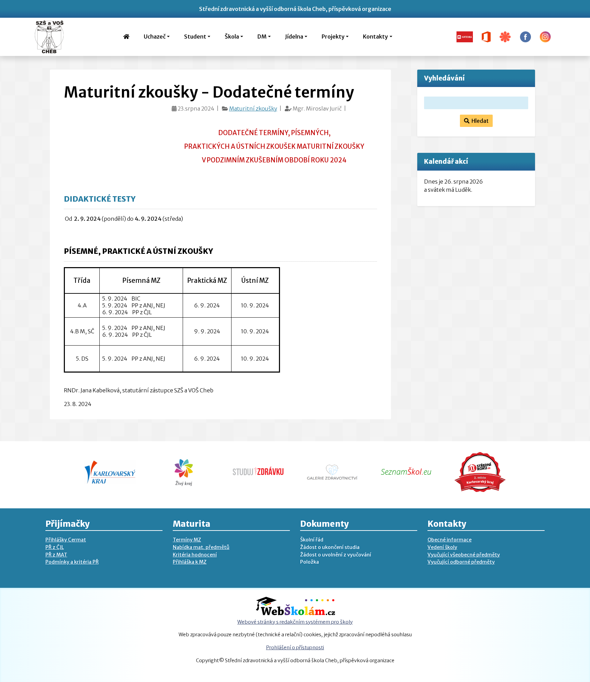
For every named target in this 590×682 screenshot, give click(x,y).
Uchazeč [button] (155, 36)
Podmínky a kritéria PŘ (72, 562)
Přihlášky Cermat (65, 540)
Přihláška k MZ (190, 562)
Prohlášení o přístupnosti (295, 647)
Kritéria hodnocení (195, 555)
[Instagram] (545, 36)
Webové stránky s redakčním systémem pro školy (295, 622)
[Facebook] (525, 36)
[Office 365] (486, 36)
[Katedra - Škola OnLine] (465, 36)
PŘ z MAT (56, 555)
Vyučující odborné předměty (461, 562)
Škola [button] (232, 36)
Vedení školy (442, 547)
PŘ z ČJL (54, 547)
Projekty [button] (333, 36)
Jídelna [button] (294, 36)
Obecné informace (449, 540)
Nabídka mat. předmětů (201, 547)
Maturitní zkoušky (253, 108)
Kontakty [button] (375, 36)
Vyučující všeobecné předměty (463, 555)
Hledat (479, 120)
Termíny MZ (187, 540)
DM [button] (262, 36)
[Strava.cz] (505, 36)
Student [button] (195, 36)
